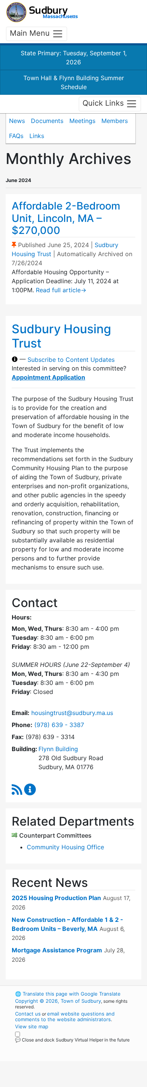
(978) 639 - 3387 (59, 725)
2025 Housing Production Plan (56, 898)
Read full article (61, 290)
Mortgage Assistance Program (57, 950)
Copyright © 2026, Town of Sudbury (58, 1001)
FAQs (16, 136)
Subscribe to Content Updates (71, 359)
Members (114, 120)
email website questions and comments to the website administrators (65, 1016)
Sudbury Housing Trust (61, 336)
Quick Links (104, 103)
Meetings (82, 120)
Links (36, 136)
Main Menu (31, 33)
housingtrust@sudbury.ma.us (72, 713)
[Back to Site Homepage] (42, 12)
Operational (61, 1082)
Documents (47, 120)
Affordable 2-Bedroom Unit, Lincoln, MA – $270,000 (66, 218)
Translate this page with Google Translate (68, 994)
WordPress (48, 1047)
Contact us (28, 1014)
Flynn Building (58, 749)
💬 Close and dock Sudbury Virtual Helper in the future (72, 1040)
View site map (31, 1026)
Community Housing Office (65, 847)
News (17, 120)
